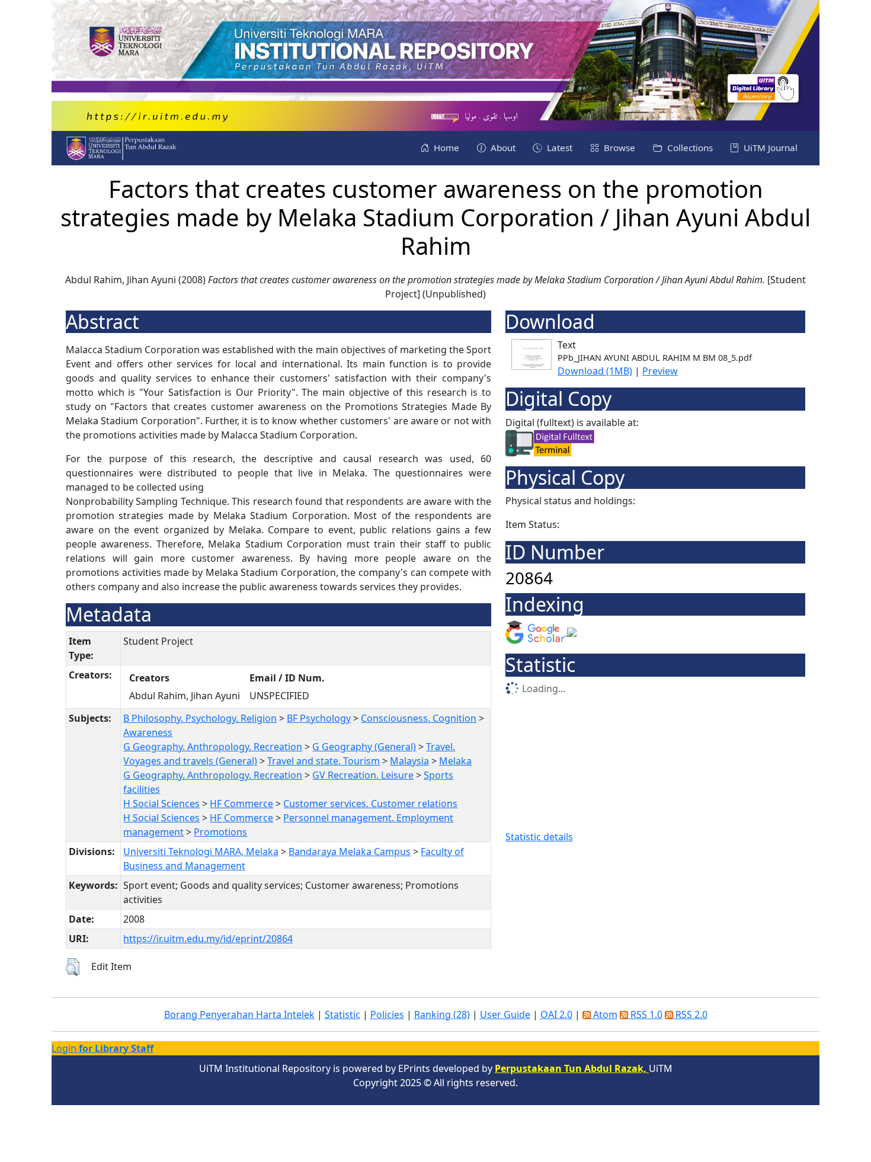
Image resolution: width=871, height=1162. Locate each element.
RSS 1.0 (645, 1014)
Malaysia (409, 760)
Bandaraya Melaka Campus (350, 851)
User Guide (505, 1014)
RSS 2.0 (690, 1014)
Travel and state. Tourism (323, 760)
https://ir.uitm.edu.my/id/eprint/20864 (208, 938)
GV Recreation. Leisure (363, 775)
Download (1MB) (595, 370)
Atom (604, 1014)
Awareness (147, 732)
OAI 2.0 (556, 1014)
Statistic (342, 1014)
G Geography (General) (364, 746)
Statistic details (539, 836)
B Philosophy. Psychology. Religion (200, 718)
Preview (660, 370)
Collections (689, 147)
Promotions (220, 831)
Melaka (455, 760)
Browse (618, 147)
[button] (72, 967)
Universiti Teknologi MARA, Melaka (200, 851)
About (501, 147)
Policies (387, 1014)
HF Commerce (241, 803)
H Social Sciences (161, 803)
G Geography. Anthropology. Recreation (212, 746)
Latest (558, 147)
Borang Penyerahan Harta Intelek (239, 1014)
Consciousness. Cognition (418, 718)
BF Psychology (319, 718)
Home (445, 147)
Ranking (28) (442, 1014)
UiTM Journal (769, 147)
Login (102, 1048)
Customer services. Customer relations (370, 803)
